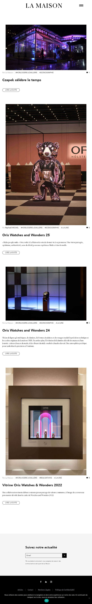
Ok (47, 601)
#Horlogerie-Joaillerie (26, 72)
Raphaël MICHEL (12, 227)
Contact (30, 590)
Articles (20, 590)
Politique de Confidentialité (64, 590)
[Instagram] (51, 582)
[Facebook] (41, 582)
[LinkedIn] (46, 582)
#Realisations (45, 478)
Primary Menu (81, 5)
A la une (65, 228)
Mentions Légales (44, 590)
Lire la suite (11, 90)
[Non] (89, 598)
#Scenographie (46, 72)
